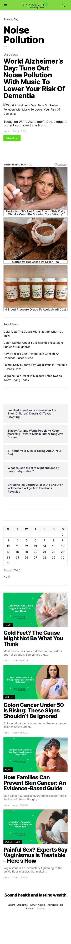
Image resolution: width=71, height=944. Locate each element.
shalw (6, 131)
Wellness (9, 697)
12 (26, 546)
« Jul (6, 576)
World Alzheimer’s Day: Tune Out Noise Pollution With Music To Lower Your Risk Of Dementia (34, 78)
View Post (12, 138)
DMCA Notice (37, 904)
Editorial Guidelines (18, 904)
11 (17, 546)
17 (8, 552)
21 (44, 552)
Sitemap (29, 908)
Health (8, 625)
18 (17, 552)
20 (35, 552)
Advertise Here (55, 904)
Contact (41, 908)
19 (26, 552)
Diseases (10, 54)
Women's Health (12, 842)
